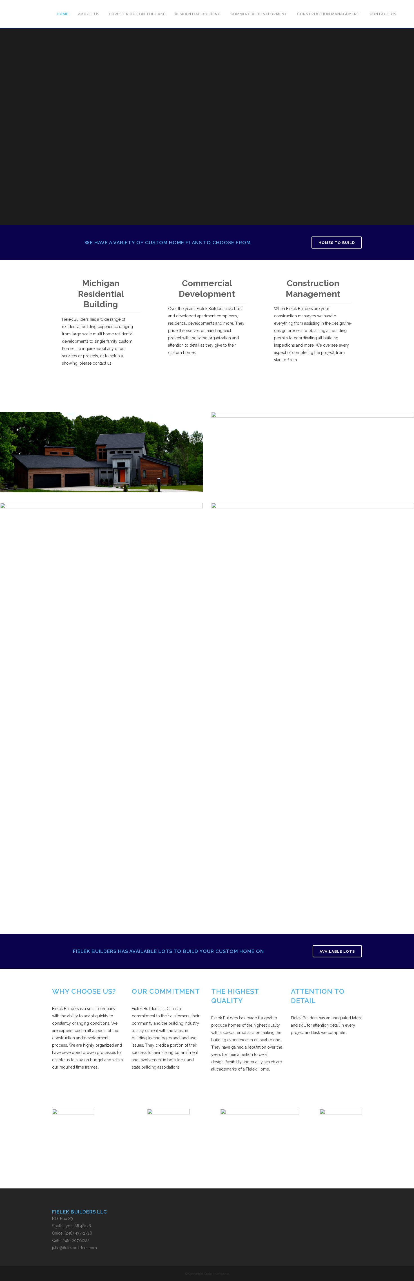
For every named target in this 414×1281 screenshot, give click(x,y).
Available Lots (337, 951)
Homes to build (337, 243)
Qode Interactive (216, 1274)
